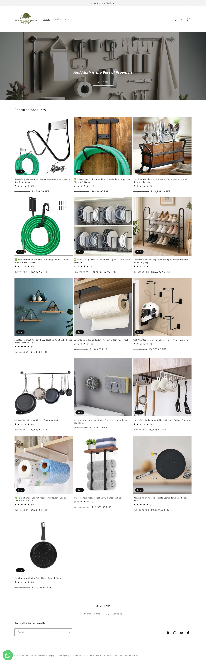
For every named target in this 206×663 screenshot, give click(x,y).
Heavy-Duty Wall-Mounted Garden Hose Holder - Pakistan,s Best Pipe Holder (42, 180)
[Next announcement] (190, 3)
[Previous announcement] (15, 3)
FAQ (107, 613)
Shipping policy (110, 655)
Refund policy (78, 655)
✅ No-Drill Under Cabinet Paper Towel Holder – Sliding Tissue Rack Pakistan (40, 499)
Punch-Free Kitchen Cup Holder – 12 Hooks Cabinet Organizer (162, 420)
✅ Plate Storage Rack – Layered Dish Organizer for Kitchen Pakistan (102, 261)
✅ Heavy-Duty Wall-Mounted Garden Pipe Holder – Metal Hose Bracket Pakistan (41, 261)
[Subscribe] (68, 632)
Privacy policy (63, 655)
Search (87, 613)
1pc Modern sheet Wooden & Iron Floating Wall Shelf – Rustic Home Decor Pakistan (43, 341)
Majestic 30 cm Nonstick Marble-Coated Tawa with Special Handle (160, 499)
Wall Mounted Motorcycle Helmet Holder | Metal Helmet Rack (162, 340)
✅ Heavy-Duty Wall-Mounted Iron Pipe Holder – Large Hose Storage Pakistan (102, 180)
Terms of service (94, 655)
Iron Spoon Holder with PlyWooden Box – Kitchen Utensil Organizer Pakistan (160, 180)
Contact (98, 613)
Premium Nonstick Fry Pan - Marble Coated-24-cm (37, 578)
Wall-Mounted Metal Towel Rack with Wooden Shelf (98, 498)
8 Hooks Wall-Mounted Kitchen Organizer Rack (36, 420)
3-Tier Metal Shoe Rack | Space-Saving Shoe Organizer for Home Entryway (160, 261)
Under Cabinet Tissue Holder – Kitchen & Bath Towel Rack (101, 340)
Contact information (129, 655)
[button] (174, 19)
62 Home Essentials (29, 655)
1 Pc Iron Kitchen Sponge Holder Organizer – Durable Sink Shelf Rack (101, 421)
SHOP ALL (103, 81)
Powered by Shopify (46, 655)
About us (117, 613)
